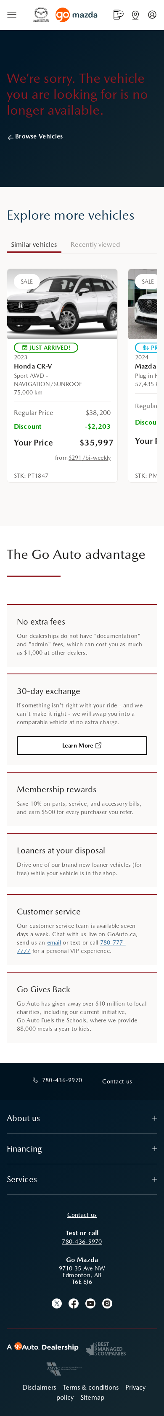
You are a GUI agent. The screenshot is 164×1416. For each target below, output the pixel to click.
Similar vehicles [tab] (34, 244)
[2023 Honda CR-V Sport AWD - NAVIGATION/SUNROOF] (62, 304)
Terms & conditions (91, 1387)
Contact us (82, 1214)
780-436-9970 (82, 1241)
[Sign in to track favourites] (106, 279)
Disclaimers (39, 1387)
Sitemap (92, 1397)
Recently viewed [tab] (95, 244)
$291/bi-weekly (90, 457)
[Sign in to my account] (152, 15)
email (54, 942)
